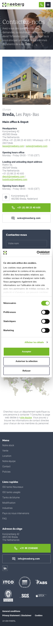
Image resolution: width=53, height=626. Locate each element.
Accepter (26, 351)
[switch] (45, 312)
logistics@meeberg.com (14, 179)
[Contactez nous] (41, 4)
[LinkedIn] (5, 568)
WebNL (12, 621)
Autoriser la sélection (27, 361)
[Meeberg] (13, 4)
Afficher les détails (34, 342)
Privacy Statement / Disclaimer (16, 615)
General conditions (11, 611)
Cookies (38, 615)
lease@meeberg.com (13, 146)
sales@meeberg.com (36, 146)
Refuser (27, 370)
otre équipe (26, 417)
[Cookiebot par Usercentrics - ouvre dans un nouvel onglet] (37, 253)
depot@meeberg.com (13, 176)
